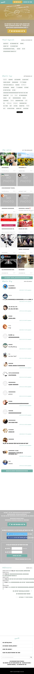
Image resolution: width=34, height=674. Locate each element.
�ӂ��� (21, 597)
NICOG (5, 79)
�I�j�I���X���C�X (9, 51)
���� (11, 79)
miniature (15, 103)
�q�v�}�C (25, 79)
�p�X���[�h (8, 552)
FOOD (27, 105)
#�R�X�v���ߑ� (8, 84)
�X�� (15, 105)
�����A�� (19, 100)
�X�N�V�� (6, 90)
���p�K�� (26, 663)
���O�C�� (27, 2)
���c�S (18, 108)
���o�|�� (6, 82)
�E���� (6, 87)
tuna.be (16, 638)
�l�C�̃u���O (7, 649)
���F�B (6, 95)
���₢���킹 (11, 664)
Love (12, 95)
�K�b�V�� (10, 108)
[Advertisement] (17, 131)
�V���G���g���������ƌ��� (17, 277)
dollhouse (9, 103)
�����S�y (23, 103)
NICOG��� (23, 82)
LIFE (26, 100)
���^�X (5, 46)
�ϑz (4, 108)
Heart (16, 95)
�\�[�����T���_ (9, 48)
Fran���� (19, 87)
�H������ (23, 95)
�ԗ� (24, 98)
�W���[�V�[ (14, 43)
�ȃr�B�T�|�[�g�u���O (21, 591)
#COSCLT (23, 84)
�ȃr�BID (7, 548)
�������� (17, 98)
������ (15, 82)
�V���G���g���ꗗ (10, 646)
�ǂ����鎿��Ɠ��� (23, 593)
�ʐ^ (10, 98)
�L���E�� (14, 46)
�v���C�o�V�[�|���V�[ (12, 663)
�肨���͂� (17, 79)
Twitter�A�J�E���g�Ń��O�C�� (18, 534)
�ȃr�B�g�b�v (7, 642)
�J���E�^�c (22, 664)
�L (4, 103)
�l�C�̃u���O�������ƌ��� (17, 471)
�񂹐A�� (5, 105)
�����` (6, 100)
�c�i (23, 48)
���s (22, 43)
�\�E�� (25, 108)
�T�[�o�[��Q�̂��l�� (22, 570)
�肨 (11, 105)
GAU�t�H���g (28, 597)
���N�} (21, 105)
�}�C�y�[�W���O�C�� (11, 652)
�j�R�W (5, 43)
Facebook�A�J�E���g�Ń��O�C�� (18, 537)
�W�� (26, 87)
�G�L (14, 90)
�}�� (18, 48)
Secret (12, 100)
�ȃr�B (17, 31)
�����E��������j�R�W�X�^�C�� (15, 92)
